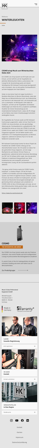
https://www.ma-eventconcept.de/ (12, 193)
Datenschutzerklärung (19, 442)
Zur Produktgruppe (8, 270)
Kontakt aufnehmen (9, 379)
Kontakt (19, 427)
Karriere (19, 432)
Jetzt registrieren (8, 346)
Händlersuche (7, 412)
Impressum (19, 437)
